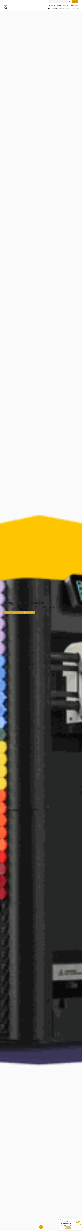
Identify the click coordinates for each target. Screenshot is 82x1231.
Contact (75, 1)
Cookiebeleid (67, 1227)
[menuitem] (48, 8)
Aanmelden (74, 5)
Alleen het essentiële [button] (78, 1220)
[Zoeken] (70, 1)
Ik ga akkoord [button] (77, 1224)
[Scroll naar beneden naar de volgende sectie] (41, 1227)
